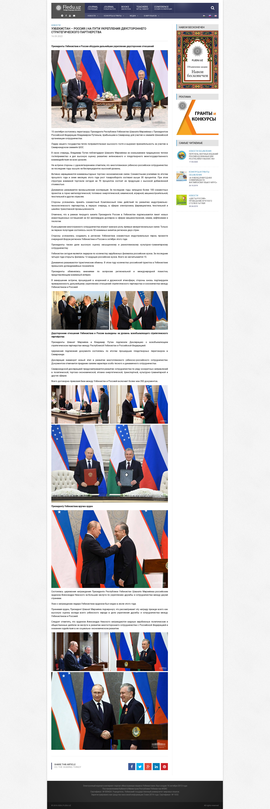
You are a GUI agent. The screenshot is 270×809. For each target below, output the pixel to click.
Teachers (142, 7)
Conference (163, 7)
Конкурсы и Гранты (199, 172)
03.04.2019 (193, 206)
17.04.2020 (193, 162)
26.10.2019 (193, 185)
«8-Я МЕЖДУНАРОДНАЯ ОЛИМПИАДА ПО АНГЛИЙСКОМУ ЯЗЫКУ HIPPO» (203, 180)
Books (126, 7)
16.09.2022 (57, 36)
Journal (93, 7)
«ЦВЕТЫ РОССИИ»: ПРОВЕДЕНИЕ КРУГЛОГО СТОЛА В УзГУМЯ (200, 200)
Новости (55, 25)
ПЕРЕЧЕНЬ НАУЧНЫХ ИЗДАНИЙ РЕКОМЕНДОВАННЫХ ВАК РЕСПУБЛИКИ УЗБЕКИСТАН (203, 156)
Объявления (205, 151)
